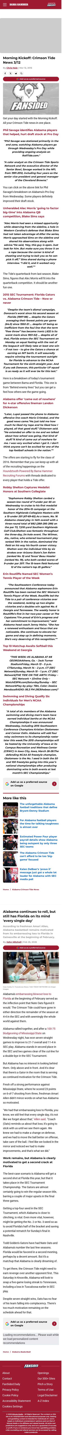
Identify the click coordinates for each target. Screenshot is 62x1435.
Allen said (40, 1119)
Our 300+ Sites (46, 1378)
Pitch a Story (45, 1384)
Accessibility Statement (16, 1400)
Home (6, 889)
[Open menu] (5, 4)
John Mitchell (13, 942)
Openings (43, 1373)
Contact (7, 1378)
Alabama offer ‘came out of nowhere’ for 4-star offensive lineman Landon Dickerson (29, 403)
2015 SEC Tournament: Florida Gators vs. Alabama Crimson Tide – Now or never (29, 298)
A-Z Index (43, 1400)
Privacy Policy (10, 1389)
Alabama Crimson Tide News (25, 889)
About (6, 1373)
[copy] (21, 73)
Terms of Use (46, 1389)
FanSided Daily (11, 1384)
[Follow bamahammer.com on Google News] (54, 784)
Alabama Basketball (21, 1352)
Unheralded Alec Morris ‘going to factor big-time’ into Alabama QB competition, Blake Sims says (31, 212)
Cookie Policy (10, 1395)
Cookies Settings (12, 1406)
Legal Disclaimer (47, 1395)
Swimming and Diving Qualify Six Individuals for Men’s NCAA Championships (26, 700)
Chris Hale (12, 68)
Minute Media (17, 1414)
